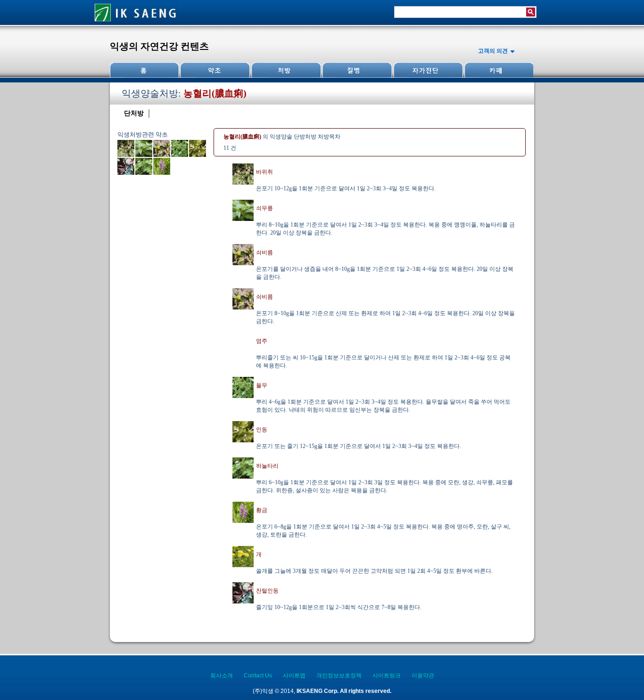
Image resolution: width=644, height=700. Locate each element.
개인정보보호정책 (339, 675)
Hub (215, 70)
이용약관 (423, 675)
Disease (356, 70)
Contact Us (258, 675)
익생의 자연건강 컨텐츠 (159, 46)
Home (145, 70)
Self (427, 70)
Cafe (497, 70)
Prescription (285, 70)
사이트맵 (294, 675)
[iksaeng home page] (135, 23)
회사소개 (221, 675)
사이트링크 (386, 675)
